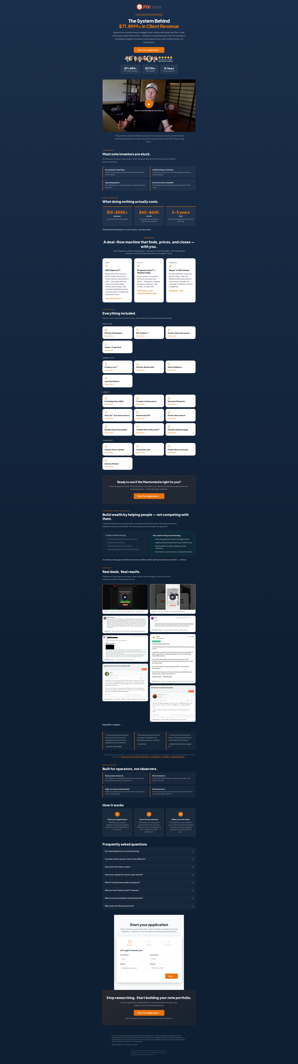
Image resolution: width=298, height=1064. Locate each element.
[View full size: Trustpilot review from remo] (172, 656)
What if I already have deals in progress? (122, 882)
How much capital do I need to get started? (124, 874)
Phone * (153, 964)
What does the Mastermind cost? (119, 906)
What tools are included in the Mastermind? (124, 898)
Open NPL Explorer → (114, 298)
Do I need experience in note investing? (122, 851)
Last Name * (154, 955)
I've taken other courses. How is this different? (125, 859)
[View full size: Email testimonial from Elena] (125, 646)
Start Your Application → (149, 50)
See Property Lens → (146, 291)
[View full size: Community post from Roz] (172, 701)
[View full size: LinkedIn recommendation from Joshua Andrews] (125, 622)
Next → (171, 976)
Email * (122, 964)
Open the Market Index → (148, 293)
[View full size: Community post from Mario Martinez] (125, 680)
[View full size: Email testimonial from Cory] (172, 622)
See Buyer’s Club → (177, 291)
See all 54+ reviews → (112, 724)
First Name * (124, 955)
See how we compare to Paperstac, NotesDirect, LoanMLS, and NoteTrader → (153, 757)
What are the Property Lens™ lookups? (122, 890)
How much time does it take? (117, 867)
